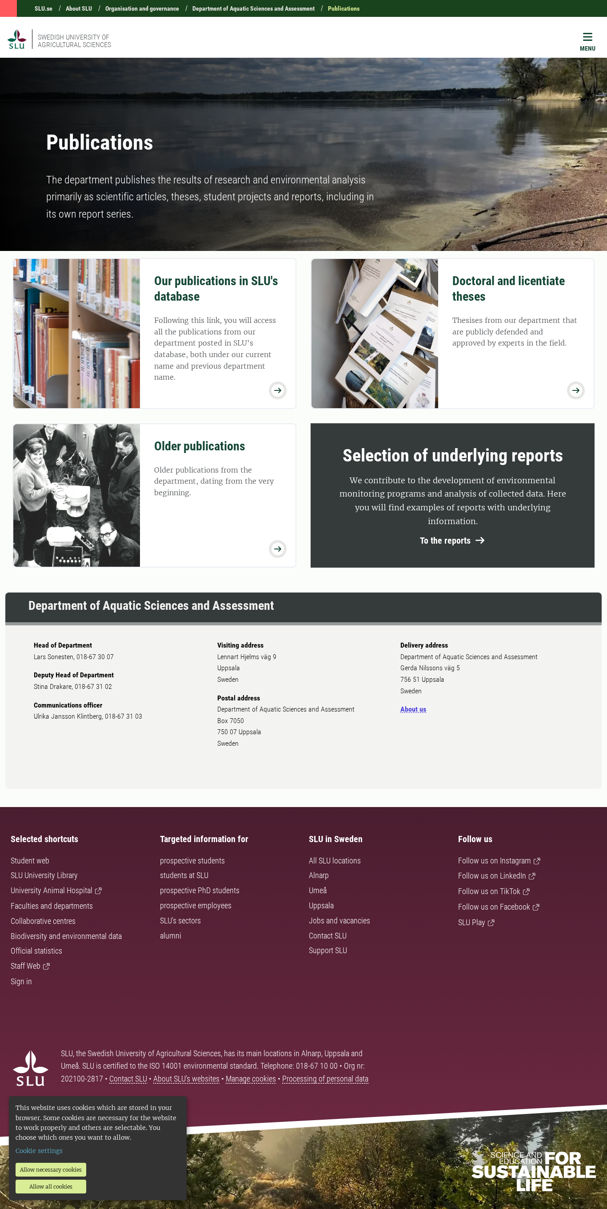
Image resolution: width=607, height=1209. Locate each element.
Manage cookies (251, 1078)
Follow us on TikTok (489, 891)
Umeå (318, 890)
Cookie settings (39, 1151)
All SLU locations (335, 860)
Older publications (199, 446)
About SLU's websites (186, 1078)
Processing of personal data (325, 1078)
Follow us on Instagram (494, 860)
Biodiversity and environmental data (66, 936)
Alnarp (319, 875)
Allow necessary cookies (51, 1169)
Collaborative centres (43, 921)
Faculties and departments (52, 906)
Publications (343, 8)
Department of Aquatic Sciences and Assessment (253, 8)
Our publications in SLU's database (216, 289)
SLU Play (471, 922)
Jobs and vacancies (339, 920)
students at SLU (184, 875)
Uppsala (321, 905)
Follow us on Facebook (494, 906)
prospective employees (196, 905)
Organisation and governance (142, 8)
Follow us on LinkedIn (492, 875)
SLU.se (43, 8)
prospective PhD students (200, 890)
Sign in (21, 981)
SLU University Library (44, 875)
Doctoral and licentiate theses (508, 289)
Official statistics (36, 950)
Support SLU (328, 950)
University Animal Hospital (51, 890)
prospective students (192, 860)
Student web (30, 860)
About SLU (79, 8)
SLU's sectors (180, 920)
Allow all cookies (50, 1186)
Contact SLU (328, 935)
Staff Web (25, 965)
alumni (170, 935)
